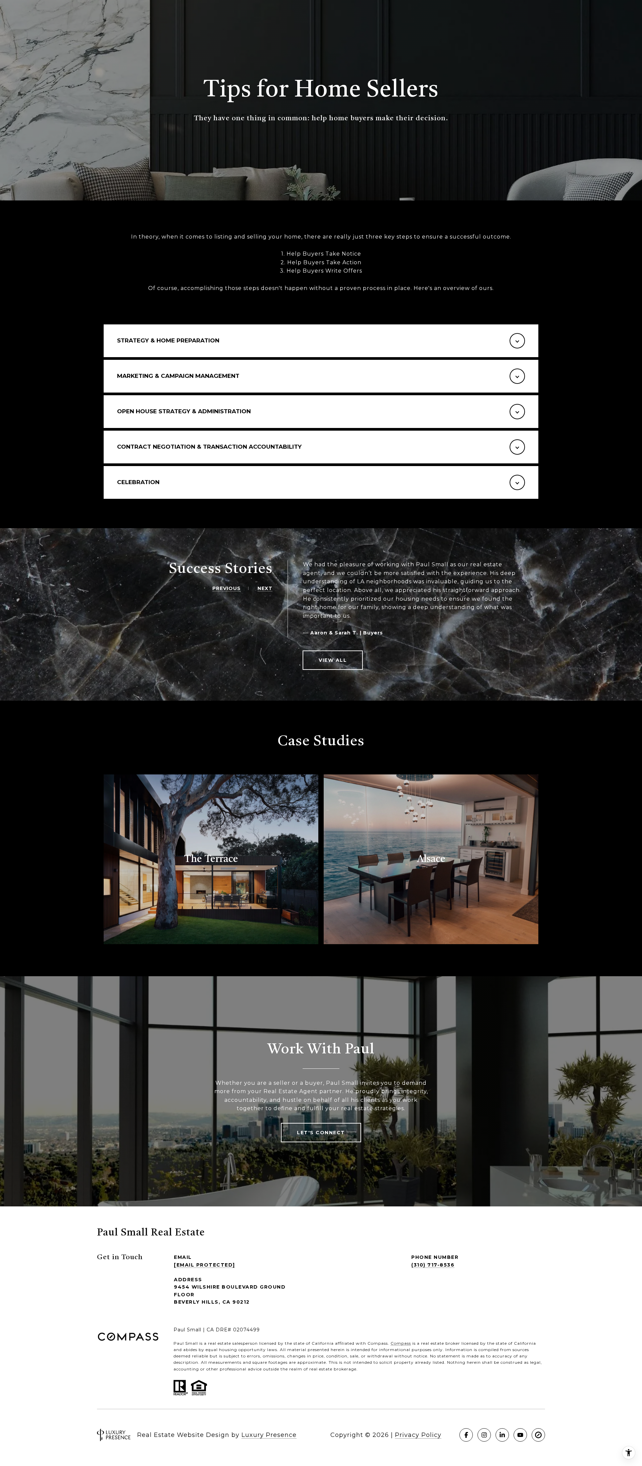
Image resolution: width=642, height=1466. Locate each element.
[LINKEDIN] (502, 1435)
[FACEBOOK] (466, 1435)
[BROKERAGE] (538, 1435)
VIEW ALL (333, 660)
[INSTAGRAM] (484, 1435)
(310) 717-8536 (432, 1265)
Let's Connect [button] (321, 1133)
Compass (401, 1343)
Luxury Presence (269, 1435)
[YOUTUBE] (520, 1435)
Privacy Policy (418, 1435)
